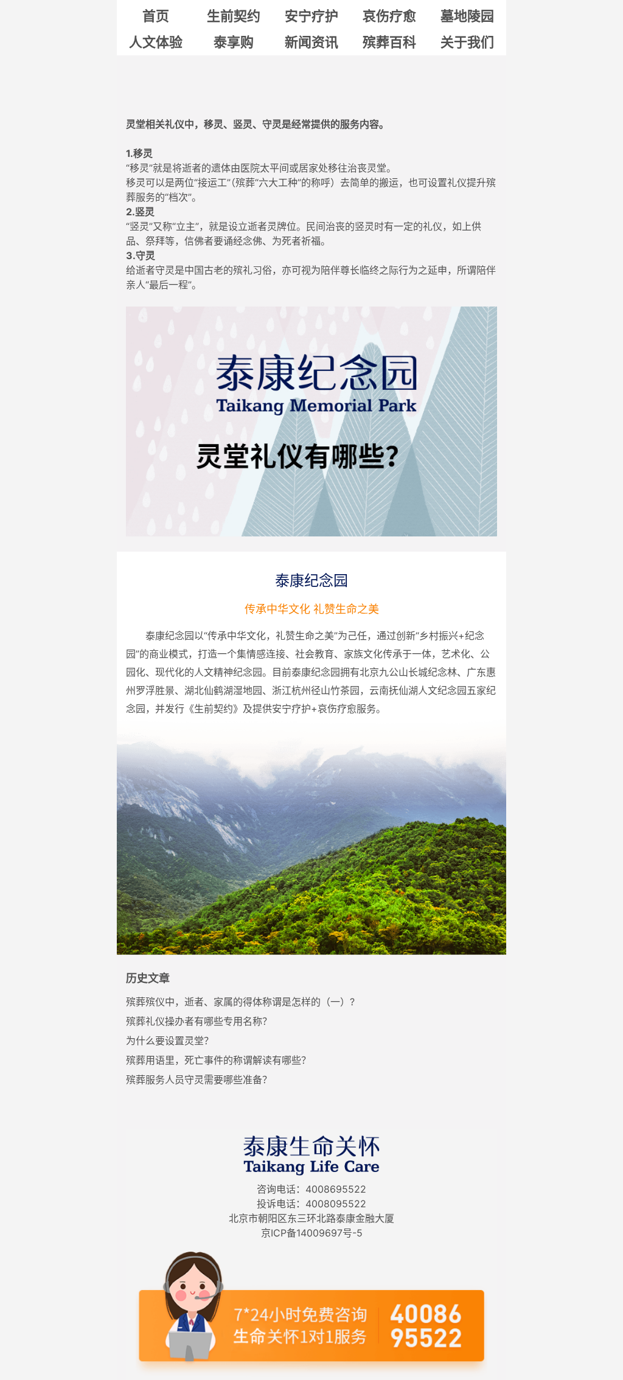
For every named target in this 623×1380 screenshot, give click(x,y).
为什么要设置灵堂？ (170, 1041)
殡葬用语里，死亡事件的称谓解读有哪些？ (218, 1060)
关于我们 (467, 42)
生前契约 (233, 16)
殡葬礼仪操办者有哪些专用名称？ (199, 1021)
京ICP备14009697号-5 (312, 1233)
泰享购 (234, 42)
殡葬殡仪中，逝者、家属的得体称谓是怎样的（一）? (240, 1002)
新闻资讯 (311, 42)
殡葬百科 (389, 42)
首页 (155, 16)
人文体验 (156, 42)
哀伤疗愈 (389, 16)
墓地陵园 (467, 16)
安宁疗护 (311, 16)
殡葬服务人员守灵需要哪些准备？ (199, 1079)
